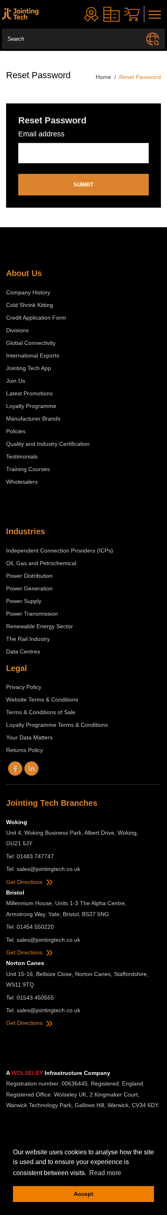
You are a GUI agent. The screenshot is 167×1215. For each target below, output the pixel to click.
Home (103, 77)
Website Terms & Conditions (42, 699)
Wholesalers (22, 481)
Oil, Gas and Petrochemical (41, 563)
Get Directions (25, 882)
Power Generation (29, 588)
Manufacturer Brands (33, 418)
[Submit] (152, 39)
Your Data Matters (29, 737)
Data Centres (23, 651)
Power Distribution (29, 575)
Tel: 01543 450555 (30, 997)
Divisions (17, 330)
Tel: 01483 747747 (30, 856)
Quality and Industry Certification (48, 444)
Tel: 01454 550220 (30, 926)
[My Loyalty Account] (91, 14)
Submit (83, 185)
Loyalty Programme (31, 406)
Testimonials (22, 456)
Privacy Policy (23, 687)
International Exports (32, 355)
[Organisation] (111, 14)
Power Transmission (32, 613)
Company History (28, 292)
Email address (41, 134)
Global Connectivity (31, 343)
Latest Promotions (29, 393)
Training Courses (28, 469)
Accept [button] (83, 1194)
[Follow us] (15, 768)
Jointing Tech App (28, 368)
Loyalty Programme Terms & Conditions (57, 725)
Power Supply (23, 601)
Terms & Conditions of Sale (40, 712)
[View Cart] (132, 14)
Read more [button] (105, 1172)
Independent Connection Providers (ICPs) (59, 550)
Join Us (15, 380)
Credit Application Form (36, 317)
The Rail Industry (28, 639)
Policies (16, 431)
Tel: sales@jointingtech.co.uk (43, 869)
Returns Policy (24, 750)
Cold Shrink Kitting (29, 305)
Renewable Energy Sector (39, 626)
